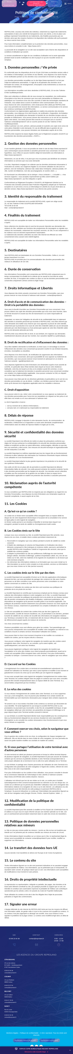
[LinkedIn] (23, 2)
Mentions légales (12, 1033)
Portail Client (54, 3)
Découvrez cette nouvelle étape (35, 1052)
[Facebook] (20, 2)
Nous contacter (9, 3)
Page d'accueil (21, 17)
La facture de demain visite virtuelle (36, 3)
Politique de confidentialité (29, 1033)
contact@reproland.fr (36, 939)
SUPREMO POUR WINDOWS (25, 1040)
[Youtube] (22, 4)
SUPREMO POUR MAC (49, 1040)
